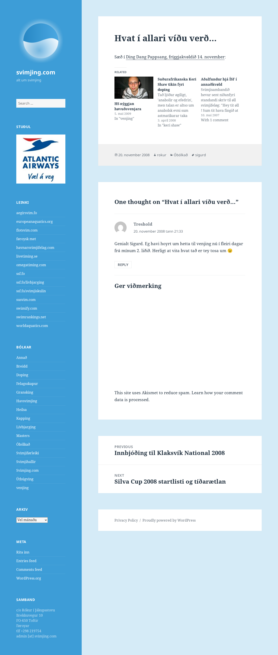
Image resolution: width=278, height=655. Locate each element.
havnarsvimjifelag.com (35, 247)
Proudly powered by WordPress (169, 520)
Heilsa (21, 409)
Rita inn (22, 552)
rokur (161, 155)
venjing (22, 487)
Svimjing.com (27, 470)
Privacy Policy (126, 520)
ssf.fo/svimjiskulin (31, 291)
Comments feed (29, 569)
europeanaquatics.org (34, 221)
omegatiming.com (31, 265)
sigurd (200, 155)
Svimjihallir (26, 461)
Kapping (23, 418)
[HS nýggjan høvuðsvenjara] (133, 88)
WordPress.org (28, 578)
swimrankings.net (31, 317)
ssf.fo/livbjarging (30, 282)
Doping (22, 375)
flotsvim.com (27, 230)
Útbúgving (24, 479)
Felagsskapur (27, 383)
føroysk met (26, 238)
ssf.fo (20, 273)
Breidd (22, 366)
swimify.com (26, 308)
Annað (21, 357)
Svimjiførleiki (27, 453)
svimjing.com (35, 72)
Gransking (24, 392)
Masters (23, 435)
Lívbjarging (26, 427)
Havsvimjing (26, 401)
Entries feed (26, 560)
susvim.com (26, 299)
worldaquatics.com (32, 325)
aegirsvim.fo (26, 212)
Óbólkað (23, 444)
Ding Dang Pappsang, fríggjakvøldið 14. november (175, 57)
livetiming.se (27, 256)
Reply (123, 264)
